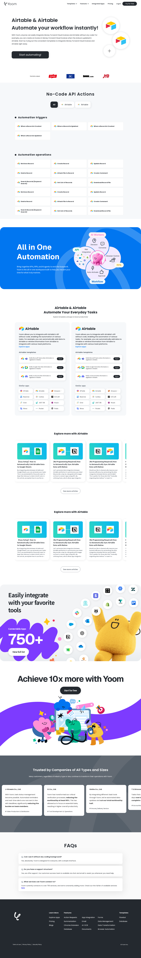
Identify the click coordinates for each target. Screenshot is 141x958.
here (23, 888)
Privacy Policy (27, 944)
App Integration (88, 917)
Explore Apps (54, 917)
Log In (118, 4)
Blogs (51, 925)
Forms (100, 917)
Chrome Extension (71, 925)
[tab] (54, 105)
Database (68, 929)
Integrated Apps (98, 4)
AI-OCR (85, 925)
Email (84, 921)
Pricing (110, 4)
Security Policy (37, 944)
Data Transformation (106, 925)
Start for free (70, 690)
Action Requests (70, 917)
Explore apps (24, 347)
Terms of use (17, 944)
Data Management (105, 921)
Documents (86, 929)
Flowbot (122, 917)
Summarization (70, 921)
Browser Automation (106, 929)
